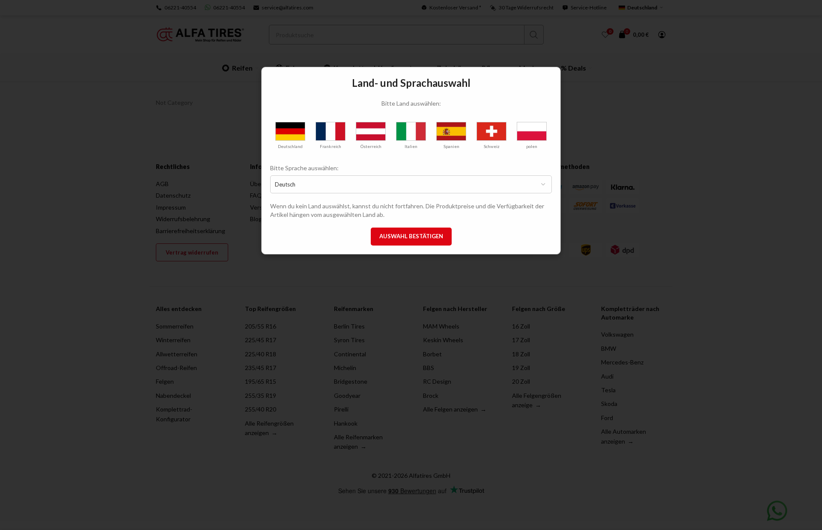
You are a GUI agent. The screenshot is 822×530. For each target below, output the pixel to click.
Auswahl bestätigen (411, 236)
